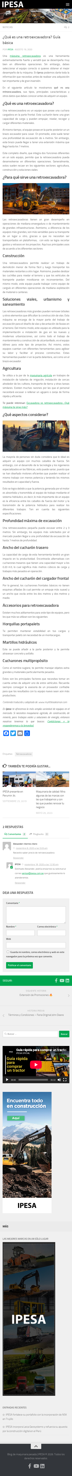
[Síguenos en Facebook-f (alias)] (56, 980)
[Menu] (67, 4)
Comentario (13, 903)
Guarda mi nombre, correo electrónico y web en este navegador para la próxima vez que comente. (35, 954)
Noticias (8, 27)
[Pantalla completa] (65, 1079)
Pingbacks (40, 834)
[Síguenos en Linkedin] (67, 980)
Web (8, 939)
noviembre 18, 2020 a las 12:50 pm (41, 864)
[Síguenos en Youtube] (62, 980)
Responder (18, 858)
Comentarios (16, 834)
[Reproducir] (7, 1079)
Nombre (11, 926)
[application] (36, 1064)
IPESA (10, 49)
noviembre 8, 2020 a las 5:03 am (32, 848)
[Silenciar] (59, 1079)
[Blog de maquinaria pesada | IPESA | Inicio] (16, 4)
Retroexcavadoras (24, 754)
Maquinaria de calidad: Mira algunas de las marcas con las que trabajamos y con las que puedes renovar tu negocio (50, 799)
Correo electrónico (47, 926)
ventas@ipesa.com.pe (33, 873)
